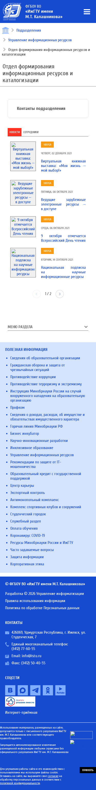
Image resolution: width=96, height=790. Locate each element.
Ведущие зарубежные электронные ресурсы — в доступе (63, 204)
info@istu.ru (31, 656)
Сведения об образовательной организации (45, 358)
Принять (87, 770)
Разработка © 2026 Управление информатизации (44, 593)
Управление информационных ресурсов (40, 40)
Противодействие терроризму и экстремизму (46, 384)
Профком (17, 407)
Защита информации (27, 557)
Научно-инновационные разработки (39, 440)
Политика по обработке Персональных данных (42, 608)
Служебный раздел (25, 521)
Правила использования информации (35, 600)
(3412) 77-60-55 (23, 648)
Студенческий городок (28, 514)
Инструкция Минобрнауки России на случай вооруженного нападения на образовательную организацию (47, 396)
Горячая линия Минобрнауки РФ (36, 426)
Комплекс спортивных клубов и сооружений (45, 507)
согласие (53, 776)
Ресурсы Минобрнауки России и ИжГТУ (41, 542)
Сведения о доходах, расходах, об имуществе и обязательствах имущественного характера (47, 417)
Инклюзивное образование (31, 447)
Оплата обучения (24, 528)
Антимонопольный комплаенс (34, 500)
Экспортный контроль (27, 492)
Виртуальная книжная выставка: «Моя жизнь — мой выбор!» (63, 166)
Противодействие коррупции (33, 377)
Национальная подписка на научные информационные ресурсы (63, 272)
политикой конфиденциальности (20, 783)
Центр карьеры (22, 485)
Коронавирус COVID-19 (27, 535)
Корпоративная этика (27, 564)
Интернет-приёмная (21, 712)
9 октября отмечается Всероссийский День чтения (63, 238)
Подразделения (28, 30)
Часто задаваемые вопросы (32, 549)
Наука (47, 144)
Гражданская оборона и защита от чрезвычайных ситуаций (37, 367)
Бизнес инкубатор (24, 433)
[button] (59, 294)
